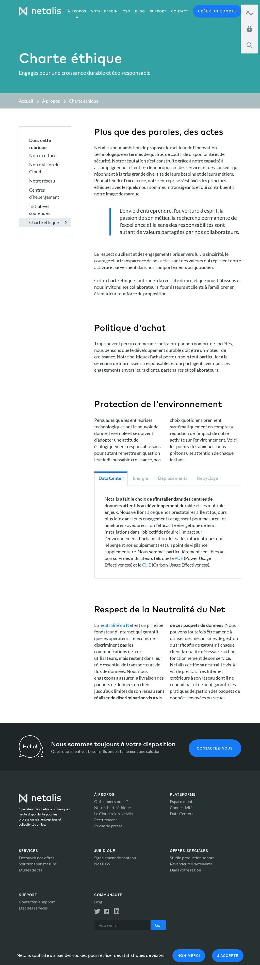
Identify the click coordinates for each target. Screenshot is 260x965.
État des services (33, 907)
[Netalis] (40, 11)
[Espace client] (249, 29)
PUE (178, 558)
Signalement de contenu (115, 857)
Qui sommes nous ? (111, 801)
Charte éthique (84, 101)
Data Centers (181, 813)
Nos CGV (102, 863)
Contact (179, 11)
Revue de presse (108, 825)
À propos (77, 11)
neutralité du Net (117, 625)
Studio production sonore (192, 857)
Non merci (188, 956)
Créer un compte (217, 11)
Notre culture (42, 155)
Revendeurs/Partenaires (191, 863)
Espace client (181, 801)
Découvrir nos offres (36, 857)
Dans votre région (185, 869)
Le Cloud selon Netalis (113, 813)
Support (158, 11)
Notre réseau (42, 181)
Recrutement (105, 819)
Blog (98, 901)
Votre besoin (104, 11)
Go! (158, 925)
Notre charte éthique (112, 807)
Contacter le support (37, 901)
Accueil (26, 101)
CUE (146, 565)
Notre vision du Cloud (44, 168)
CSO (126, 11)
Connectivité (181, 807)
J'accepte (227, 956)
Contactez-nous (215, 748)
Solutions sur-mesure (37, 863)
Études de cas (30, 869)
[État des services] (249, 13)
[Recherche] (249, 45)
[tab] (110, 478)
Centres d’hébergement (44, 193)
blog (140, 11)
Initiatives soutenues (39, 209)
